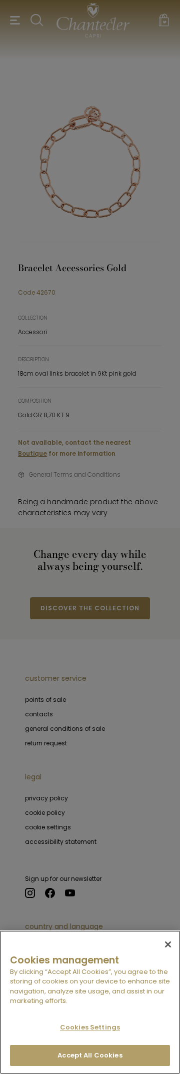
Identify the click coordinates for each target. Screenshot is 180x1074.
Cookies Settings (90, 1027)
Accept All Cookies (90, 1055)
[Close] (168, 944)
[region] (90, 1002)
